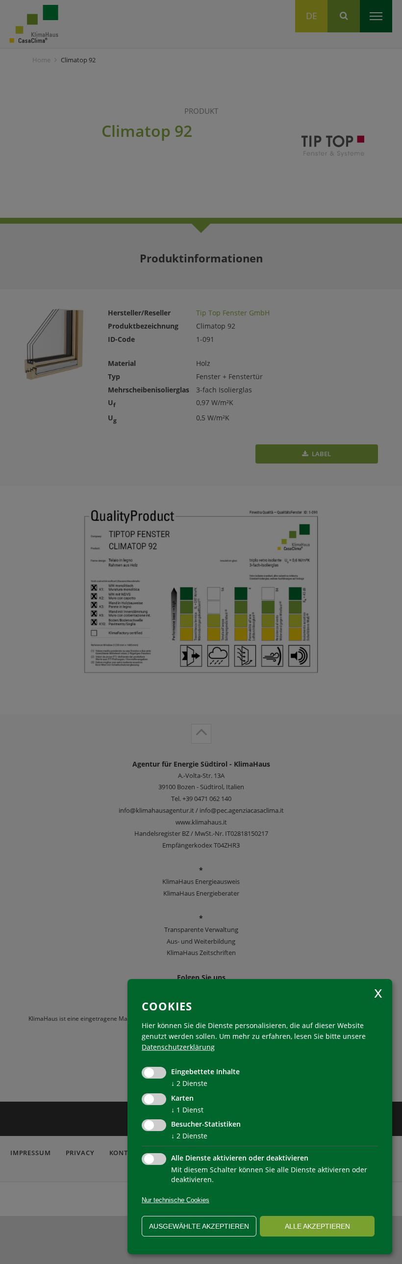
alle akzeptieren (317, 1226)
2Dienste (189, 1083)
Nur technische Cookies (175, 1200)
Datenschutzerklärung (178, 1047)
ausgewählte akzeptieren (199, 1226)
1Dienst (187, 1109)
